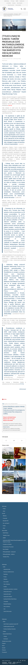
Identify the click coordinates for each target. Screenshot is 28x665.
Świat (4, 511)
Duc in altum (6, 581)
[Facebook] (19, 660)
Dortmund (6, 638)
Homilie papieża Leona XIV (9, 626)
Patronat (4, 650)
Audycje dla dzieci (7, 594)
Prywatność (4, 652)
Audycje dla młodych (8, 596)
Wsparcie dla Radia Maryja (9, 417)
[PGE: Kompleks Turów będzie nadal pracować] (20, 476)
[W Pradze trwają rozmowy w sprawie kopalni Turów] (8, 453)
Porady (5, 576)
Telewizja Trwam (6, 535)
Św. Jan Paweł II (6, 523)
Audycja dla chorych (8, 591)
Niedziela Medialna (7, 603)
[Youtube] (25, 660)
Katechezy (6, 574)
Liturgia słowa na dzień (6, 641)
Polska (20, 13)
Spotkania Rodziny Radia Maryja (10, 599)
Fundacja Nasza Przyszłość (8, 546)
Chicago (5, 636)
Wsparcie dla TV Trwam (9, 418)
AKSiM (4, 537)
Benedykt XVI (5, 520)
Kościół (3, 513)
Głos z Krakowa (7, 584)
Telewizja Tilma (6, 556)
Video (4, 621)
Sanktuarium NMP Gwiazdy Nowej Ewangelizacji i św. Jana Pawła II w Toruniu (14, 541)
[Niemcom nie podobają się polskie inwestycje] (8, 476)
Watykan (4, 515)
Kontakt (3, 647)
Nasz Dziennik (5, 549)
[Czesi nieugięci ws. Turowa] (20, 465)
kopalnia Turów (7, 403)
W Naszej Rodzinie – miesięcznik (9, 551)
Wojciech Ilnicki (14, 403)
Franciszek (5, 518)
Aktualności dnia (7, 569)
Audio (4, 566)
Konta (3, 645)
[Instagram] (23, 660)
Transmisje (6, 601)
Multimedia (4, 564)
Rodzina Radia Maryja (7, 633)
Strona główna (10, 13)
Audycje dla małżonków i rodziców (10, 589)
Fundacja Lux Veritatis (7, 544)
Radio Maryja (5, 532)
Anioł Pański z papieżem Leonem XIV (11, 624)
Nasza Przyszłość (11, 5)
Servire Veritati (18, 5)
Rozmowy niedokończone (9, 571)
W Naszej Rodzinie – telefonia (9, 554)
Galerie (4, 631)
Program (4, 643)
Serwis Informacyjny (8, 611)
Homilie (5, 586)
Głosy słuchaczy (7, 606)
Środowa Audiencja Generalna (10, 629)
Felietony (5, 579)
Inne (4, 608)
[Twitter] (21, 660)
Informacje (16, 13)
